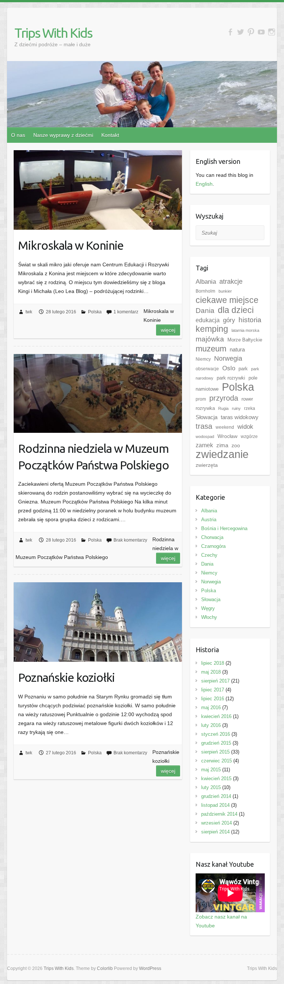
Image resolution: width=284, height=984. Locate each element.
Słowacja (206, 417)
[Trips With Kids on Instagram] (272, 32)
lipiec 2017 (212, 689)
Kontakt (110, 135)
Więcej (168, 330)
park (243, 368)
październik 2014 (219, 814)
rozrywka (205, 408)
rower (247, 399)
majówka (210, 339)
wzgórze (249, 436)
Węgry (208, 608)
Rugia (223, 408)
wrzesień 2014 (216, 823)
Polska (95, 311)
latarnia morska (245, 330)
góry (229, 320)
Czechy (209, 555)
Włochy (209, 617)
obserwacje (207, 368)
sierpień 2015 (215, 752)
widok (245, 426)
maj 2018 (211, 672)
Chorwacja (212, 537)
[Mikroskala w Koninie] (98, 190)
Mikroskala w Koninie (71, 245)
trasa (204, 426)
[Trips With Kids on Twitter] (241, 32)
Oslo (228, 368)
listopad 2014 (215, 805)
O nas (18, 135)
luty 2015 (211, 787)
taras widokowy (239, 417)
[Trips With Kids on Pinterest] (251, 32)
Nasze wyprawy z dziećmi (63, 135)
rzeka (249, 408)
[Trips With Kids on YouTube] (261, 32)
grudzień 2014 (216, 796)
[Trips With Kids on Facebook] (230, 32)
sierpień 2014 (215, 832)
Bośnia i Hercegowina (224, 528)
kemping (212, 329)
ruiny (236, 408)
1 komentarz (126, 311)
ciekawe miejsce (227, 300)
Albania (206, 281)
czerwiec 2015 (216, 761)
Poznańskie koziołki (66, 677)
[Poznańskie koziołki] (98, 622)
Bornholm (205, 291)
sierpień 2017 (215, 681)
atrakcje (231, 281)
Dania (205, 310)
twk (29, 311)
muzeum (211, 348)
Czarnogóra (213, 546)
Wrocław (227, 436)
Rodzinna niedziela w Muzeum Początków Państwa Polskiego (93, 457)
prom (201, 399)
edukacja (208, 320)
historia (250, 320)
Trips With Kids (53, 32)
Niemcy (203, 359)
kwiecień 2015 (216, 778)
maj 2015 (211, 769)
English (204, 184)
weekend (225, 427)
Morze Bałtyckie (244, 340)
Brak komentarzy (130, 540)
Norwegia (228, 358)
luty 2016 (211, 725)
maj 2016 (211, 707)
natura (237, 349)
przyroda (223, 398)
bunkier (225, 291)
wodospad (205, 436)
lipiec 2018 (212, 663)
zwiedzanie (222, 454)
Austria (208, 519)
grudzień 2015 (216, 743)
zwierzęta (207, 465)
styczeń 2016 (215, 734)
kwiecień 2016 (216, 716)
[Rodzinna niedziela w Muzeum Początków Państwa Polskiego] (98, 393)
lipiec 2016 (212, 698)
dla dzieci (236, 310)
